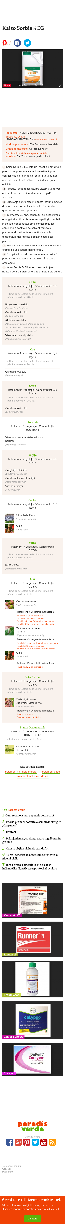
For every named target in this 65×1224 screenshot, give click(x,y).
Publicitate (7, 1171)
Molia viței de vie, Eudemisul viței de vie (29, 703)
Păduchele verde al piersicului (27, 750)
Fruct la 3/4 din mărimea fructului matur (36, 624)
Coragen (9, 1073)
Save (8, 85)
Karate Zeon (11, 995)
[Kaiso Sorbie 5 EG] (32, 68)
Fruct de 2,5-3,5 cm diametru (30, 618)
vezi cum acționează (46, 139)
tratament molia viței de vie (33, 776)
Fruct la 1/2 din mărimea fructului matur (35, 621)
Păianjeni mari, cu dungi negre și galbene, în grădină (31, 840)
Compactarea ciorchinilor (29, 717)
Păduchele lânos (26, 517)
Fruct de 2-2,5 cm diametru (30, 615)
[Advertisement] (32, 16)
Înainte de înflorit (25, 714)
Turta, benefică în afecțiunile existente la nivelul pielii (30, 856)
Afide (22, 527)
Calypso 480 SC (13, 1037)
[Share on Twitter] (27, 43)
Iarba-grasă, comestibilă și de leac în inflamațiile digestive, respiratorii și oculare (29, 866)
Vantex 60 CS (12, 915)
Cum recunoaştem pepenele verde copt (29, 815)
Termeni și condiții (11, 1166)
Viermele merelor (26, 603)
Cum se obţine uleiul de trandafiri (27, 848)
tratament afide (51, 771)
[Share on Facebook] (17, 43)
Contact (11, 832)
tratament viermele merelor (21, 771)
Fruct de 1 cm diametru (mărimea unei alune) (38, 643)
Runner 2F (10, 954)
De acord (32, 1218)
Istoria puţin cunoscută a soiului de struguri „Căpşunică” (31, 823)
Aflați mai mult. (52, 1209)
